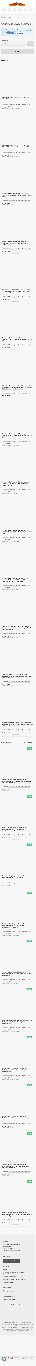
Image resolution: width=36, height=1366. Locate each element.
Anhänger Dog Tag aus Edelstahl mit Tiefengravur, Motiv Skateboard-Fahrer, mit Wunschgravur (16, 973)
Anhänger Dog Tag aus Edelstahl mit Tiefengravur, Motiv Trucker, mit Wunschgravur (14, 877)
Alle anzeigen (28, 742)
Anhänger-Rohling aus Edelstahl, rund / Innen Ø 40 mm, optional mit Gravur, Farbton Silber (17, 195)
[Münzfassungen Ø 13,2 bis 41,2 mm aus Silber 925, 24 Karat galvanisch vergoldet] (17, 128)
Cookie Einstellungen (9, 1282)
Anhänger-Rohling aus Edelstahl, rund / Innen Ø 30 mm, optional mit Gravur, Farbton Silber (17, 531)
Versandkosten (15, 108)
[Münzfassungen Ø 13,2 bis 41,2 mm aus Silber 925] (17, 80)
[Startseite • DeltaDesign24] (17, 6)
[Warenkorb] (26, 10)
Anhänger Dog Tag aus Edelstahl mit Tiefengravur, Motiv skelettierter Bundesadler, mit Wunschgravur (14, 829)
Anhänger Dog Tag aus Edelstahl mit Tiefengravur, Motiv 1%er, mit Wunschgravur (17, 1117)
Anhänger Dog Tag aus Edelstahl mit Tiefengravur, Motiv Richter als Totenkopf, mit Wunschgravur (16, 781)
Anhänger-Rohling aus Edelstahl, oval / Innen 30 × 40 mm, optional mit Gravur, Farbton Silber (15, 243)
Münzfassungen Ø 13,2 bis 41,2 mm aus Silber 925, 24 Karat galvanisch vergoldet (16, 146)
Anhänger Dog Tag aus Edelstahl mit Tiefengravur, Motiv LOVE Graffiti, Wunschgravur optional (14, 925)
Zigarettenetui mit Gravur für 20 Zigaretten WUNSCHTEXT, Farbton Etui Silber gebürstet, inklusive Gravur (17, 724)
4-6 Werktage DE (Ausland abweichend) (19, 633)
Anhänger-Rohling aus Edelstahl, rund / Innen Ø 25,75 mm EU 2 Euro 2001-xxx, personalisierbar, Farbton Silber (15, 579)
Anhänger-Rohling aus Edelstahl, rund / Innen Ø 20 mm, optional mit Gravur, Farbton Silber (17, 339)
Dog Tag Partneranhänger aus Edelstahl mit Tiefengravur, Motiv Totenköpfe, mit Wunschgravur (17, 1021)
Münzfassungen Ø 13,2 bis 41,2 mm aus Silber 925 (15, 98)
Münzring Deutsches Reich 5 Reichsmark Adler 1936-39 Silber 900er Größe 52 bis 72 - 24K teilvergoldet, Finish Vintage (17, 387)
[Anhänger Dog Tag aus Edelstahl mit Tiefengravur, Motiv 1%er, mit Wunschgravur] (17, 1099)
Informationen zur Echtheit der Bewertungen (18, 1360)
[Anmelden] (15, 10)
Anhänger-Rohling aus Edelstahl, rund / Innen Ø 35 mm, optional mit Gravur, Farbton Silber (17, 435)
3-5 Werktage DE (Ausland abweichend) (19, 104)
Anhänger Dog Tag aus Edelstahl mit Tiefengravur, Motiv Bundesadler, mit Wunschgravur (14, 1069)
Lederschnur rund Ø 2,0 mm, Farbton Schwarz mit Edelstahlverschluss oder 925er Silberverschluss (17, 676)
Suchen (30, 43)
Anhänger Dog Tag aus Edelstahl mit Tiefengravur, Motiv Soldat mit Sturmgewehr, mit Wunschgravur (17, 1214)
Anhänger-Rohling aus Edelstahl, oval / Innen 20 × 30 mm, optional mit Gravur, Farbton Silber (15, 483)
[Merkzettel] (20, 10)
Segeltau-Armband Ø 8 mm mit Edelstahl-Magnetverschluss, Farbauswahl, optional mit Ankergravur (16, 628)
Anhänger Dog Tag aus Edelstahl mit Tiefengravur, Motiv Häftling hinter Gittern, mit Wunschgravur (16, 1166)
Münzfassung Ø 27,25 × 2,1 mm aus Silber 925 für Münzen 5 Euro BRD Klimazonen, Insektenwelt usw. (16, 291)
